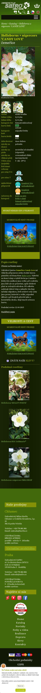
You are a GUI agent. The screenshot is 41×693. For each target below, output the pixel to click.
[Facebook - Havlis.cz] (25, 599)
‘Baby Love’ (26, 275)
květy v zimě (20, 198)
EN (37, 12)
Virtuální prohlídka (20, 548)
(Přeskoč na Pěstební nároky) (11, 266)
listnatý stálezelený (23, 201)
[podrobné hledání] (15, 12)
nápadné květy (21, 204)
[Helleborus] (19, 385)
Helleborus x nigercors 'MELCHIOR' (16, 480)
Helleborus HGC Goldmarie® (13, 441)
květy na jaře (20, 196)
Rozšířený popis (8, 312)
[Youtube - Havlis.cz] (14, 599)
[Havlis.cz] (15, 6)
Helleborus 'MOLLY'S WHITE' (13, 403)
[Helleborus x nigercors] (19, 462)
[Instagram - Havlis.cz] (19, 599)
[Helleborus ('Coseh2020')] (19, 424)
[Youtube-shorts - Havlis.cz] (8, 599)
